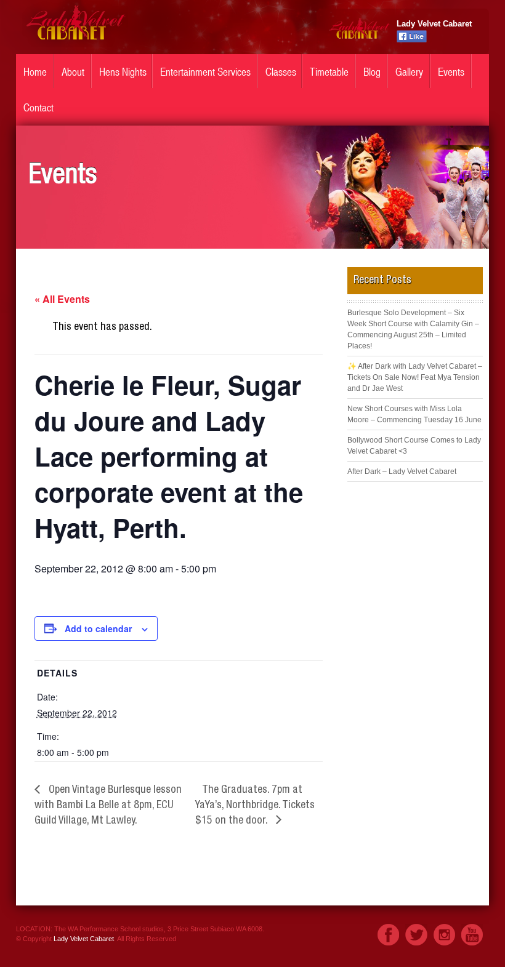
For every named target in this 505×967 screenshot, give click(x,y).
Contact (38, 108)
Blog (372, 72)
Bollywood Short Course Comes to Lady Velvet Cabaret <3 (414, 445)
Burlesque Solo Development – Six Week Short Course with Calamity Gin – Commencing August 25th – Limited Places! (413, 329)
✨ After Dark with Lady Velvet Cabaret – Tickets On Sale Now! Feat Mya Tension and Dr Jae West (414, 377)
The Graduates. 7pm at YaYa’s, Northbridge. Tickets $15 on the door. (255, 806)
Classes (280, 72)
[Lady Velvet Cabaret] (75, 44)
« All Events (62, 299)
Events (451, 72)
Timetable (329, 72)
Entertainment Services (205, 72)
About (73, 72)
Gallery (409, 72)
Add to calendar (98, 628)
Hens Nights (123, 72)
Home (35, 72)
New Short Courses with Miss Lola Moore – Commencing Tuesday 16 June (414, 414)
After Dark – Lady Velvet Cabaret (401, 471)
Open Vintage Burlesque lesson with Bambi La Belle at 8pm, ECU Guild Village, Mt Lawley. (108, 806)
